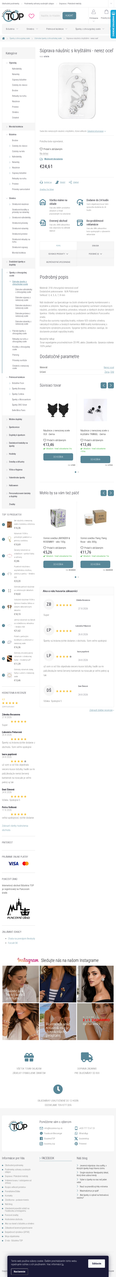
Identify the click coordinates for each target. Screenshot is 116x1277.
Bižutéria (12, 134)
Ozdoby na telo (18, 151)
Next (111, 385)
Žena (107, 372)
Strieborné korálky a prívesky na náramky (20, 210)
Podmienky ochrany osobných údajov (39, 3)
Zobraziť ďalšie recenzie (101, 710)
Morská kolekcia (16, 126)
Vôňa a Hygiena (15, 469)
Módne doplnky (15, 419)
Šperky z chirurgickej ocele (18, 274)
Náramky (15, 74)
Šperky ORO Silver (19, 405)
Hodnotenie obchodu (14, 1219)
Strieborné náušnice (20, 204)
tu (63, 1264)
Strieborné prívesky (20, 223)
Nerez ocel (109, 367)
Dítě (112, 372)
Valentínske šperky (17, 477)
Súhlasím (96, 1263)
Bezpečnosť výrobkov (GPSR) (17, 1232)
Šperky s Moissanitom (21, 399)
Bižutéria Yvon (18, 383)
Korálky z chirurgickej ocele (21, 348)
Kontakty (9, 1195)
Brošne (15, 90)
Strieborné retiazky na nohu (21, 240)
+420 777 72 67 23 (87, 1128)
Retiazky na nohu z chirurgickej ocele (20, 340)
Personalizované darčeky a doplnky (20, 495)
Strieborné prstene (19, 234)
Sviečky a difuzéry (16, 462)
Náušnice (16, 101)
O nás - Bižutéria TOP (14, 1240)
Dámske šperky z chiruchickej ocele (20, 282)
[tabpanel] (58, 430)
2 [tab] (78, 472)
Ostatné (15, 117)
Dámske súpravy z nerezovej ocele (23, 298)
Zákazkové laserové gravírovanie (18, 1228)
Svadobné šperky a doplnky (17, 263)
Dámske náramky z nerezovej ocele (23, 322)
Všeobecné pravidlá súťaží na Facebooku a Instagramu (17, 1209)
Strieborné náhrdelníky (21, 217)
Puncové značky (11, 1215)
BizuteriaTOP (49, 1138)
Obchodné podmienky (10, 3)
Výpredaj (12, 63)
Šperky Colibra (18, 394)
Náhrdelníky (17, 69)
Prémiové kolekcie (17, 377)
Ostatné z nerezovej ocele (20, 367)
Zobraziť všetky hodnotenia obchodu (15, 828)
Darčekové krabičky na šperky (18, 444)
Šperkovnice (14, 427)
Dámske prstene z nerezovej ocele (22, 314)
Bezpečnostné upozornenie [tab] (58, 262)
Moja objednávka (12, 1236)
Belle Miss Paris (18, 410)
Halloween (13, 485)
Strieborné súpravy (20, 247)
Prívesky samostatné (21, 189)
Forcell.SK (13, 943)
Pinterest (83, 1144)
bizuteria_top (49, 1144)
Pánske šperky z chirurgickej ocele (19, 332)
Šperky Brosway (18, 388)
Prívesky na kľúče (19, 360)
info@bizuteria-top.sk (53, 1128)
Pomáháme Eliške (12, 1191)
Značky (12, 504)
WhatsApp (83, 1133)
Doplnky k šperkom (17, 435)
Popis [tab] (58, 246)
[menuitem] (12, 29)
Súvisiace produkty (56, 254)
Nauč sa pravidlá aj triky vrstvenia (94, 1186)
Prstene (15, 107)
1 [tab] (75, 472)
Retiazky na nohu (19, 96)
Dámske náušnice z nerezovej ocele (23, 306)
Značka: (47, 189)
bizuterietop (84, 1138)
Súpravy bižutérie (19, 79)
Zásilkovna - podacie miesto (17, 1200)
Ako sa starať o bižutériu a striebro (19, 1223)
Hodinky (12, 454)
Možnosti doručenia (53, 159)
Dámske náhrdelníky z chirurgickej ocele (23, 290)
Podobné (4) (94, 254)
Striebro (15, 112)
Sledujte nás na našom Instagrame (70, 960)
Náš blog (8, 1204)
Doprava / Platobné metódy (70, 3)
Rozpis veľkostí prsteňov (15, 1187)
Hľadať (69, 15)
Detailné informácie (95, 131)
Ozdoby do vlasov (19, 85)
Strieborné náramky (20, 228)
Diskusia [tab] (95, 246)
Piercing (15, 355)
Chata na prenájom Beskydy (21, 938)
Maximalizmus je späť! (89, 1191)
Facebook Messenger (53, 1133)
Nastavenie (19, 1271)
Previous (104, 385)
